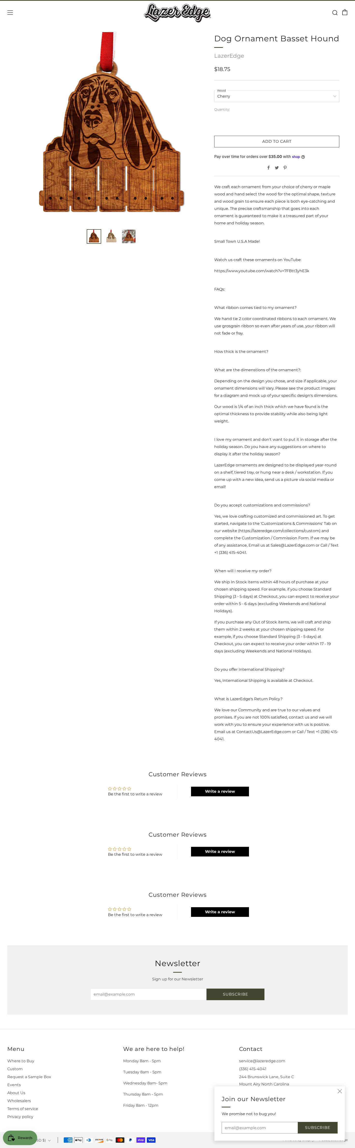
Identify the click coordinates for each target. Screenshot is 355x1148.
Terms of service (22, 1108)
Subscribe (235, 994)
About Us (16, 1093)
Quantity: (222, 109)
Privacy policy (20, 1116)
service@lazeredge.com (262, 1061)
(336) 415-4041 (252, 1069)
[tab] (94, 236)
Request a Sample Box (29, 1077)
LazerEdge (229, 55)
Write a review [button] (220, 791)
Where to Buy (20, 1061)
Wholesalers (19, 1100)
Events (14, 1085)
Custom (15, 1069)
